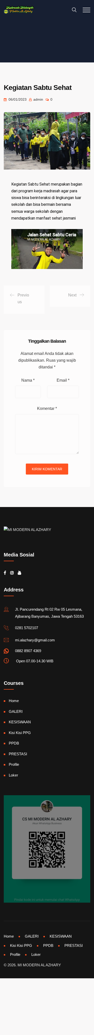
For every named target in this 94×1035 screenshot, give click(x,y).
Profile (14, 764)
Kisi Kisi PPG (20, 733)
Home (14, 701)
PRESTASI (18, 754)
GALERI (16, 711)
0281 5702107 (26, 628)
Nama (28, 380)
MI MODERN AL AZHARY (39, 965)
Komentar (47, 408)
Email (63, 380)
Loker (13, 775)
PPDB (14, 743)
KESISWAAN (20, 722)
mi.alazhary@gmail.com (35, 640)
